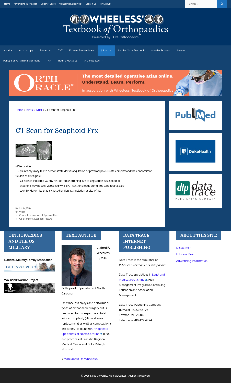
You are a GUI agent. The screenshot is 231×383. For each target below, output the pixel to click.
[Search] (222, 4)
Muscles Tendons (161, 50)
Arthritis (7, 50)
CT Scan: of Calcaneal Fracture (35, 218)
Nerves (181, 50)
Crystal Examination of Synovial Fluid (38, 215)
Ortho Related (92, 60)
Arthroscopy (26, 50)
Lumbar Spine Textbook (131, 50)
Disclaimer (183, 247)
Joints (104, 50)
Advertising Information (26, 3)
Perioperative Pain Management (21, 60)
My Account (105, 3)
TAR (49, 60)
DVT (60, 50)
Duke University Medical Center (108, 375)
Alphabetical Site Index (70, 3)
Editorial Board (48, 3)
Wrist (29, 208)
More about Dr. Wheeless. (81, 359)
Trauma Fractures (67, 60)
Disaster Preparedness (81, 50)
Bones (43, 50)
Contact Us (91, 3)
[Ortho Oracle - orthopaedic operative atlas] (115, 94)
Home (7, 3)
